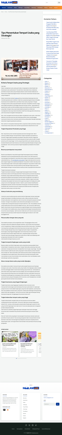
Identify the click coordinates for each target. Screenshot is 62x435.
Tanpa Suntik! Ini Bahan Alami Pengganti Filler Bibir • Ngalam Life (52, 24)
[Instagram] (32, 425)
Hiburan (46, 99)
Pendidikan (40, 7)
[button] (16, 358)
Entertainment (48, 89)
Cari (59, 2)
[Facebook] (26, 425)
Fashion (47, 91)
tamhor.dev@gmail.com (48, 397)
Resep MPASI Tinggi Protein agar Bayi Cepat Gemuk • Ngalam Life (52, 43)
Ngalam (56, 7)
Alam (46, 81)
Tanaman (47, 124)
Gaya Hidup (26, 7)
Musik (15, 7)
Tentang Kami (19, 428)
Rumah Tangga (48, 121)
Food (46, 92)
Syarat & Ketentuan (46, 428)
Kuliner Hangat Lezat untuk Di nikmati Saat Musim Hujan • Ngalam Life (52, 53)
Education (47, 88)
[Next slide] (39, 344)
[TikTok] (36, 425)
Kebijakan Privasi (36, 428)
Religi (46, 120)
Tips (46, 129)
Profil (46, 118)
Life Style (47, 107)
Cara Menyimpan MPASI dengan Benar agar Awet (52, 47)
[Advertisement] (21, 22)
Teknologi (33, 7)
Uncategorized (48, 133)
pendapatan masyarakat (19, 160)
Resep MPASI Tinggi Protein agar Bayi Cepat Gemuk (52, 37)
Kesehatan (10, 7)
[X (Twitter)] (29, 425)
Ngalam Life (29, 432)
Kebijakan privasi (35, 432)
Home (2, 11)
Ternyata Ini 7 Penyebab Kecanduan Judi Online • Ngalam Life (52, 63)
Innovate (47, 102)
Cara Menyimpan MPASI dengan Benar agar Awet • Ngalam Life (52, 33)
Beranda (4, 7)
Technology (48, 126)
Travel (46, 131)
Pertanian (47, 116)
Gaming (47, 94)
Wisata (45, 7)
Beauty (46, 83)
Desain (46, 86)
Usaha (16, 98)
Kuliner (50, 7)
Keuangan (47, 105)
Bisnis (46, 84)
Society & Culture (49, 123)
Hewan (46, 97)
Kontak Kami (27, 428)
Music (46, 108)
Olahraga (20, 7)
